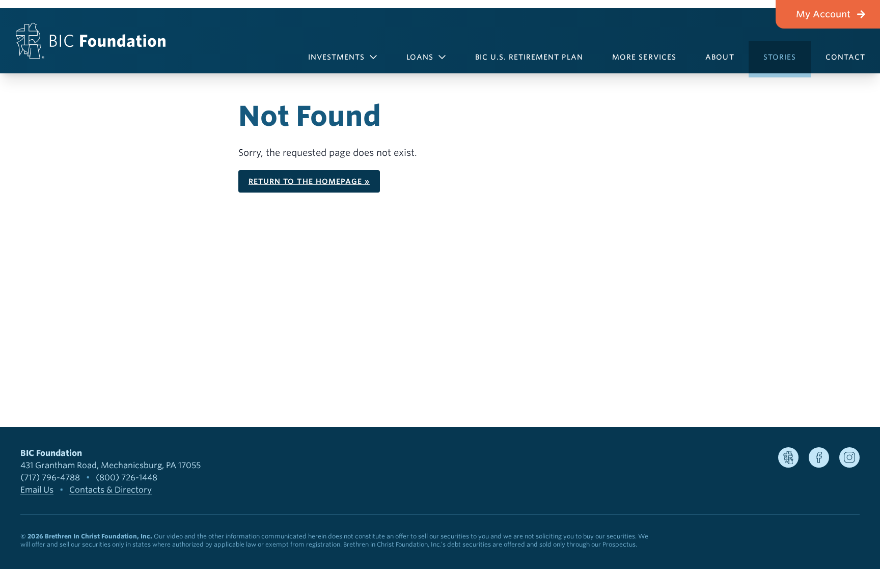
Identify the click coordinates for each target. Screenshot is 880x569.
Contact (845, 57)
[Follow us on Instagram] (849, 457)
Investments (336, 57)
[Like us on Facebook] (819, 457)
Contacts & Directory (110, 490)
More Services (644, 57)
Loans (419, 57)
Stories (779, 57)
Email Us (36, 490)
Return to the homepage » (309, 181)
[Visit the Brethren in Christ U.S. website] (788, 457)
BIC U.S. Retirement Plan (529, 57)
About (719, 57)
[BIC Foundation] (90, 40)
